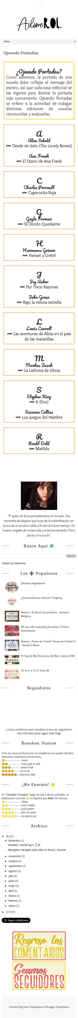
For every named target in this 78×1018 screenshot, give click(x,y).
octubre (13, 861)
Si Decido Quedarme (41, 224)
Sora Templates (33, 1007)
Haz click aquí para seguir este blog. (39, 733)
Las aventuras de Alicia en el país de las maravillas (41, 336)
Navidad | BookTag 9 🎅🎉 (24, 845)
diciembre (15, 840)
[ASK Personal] (38, 5)
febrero (13, 900)
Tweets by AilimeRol (13, 563)
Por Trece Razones (41, 286)
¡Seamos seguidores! (33, 583)
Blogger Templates (57, 1007)
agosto (13, 871)
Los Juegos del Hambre (41, 417)
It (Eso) (42, 401)
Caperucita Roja (41, 192)
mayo (12, 885)
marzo (13, 895)
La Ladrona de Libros (41, 370)
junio (12, 881)
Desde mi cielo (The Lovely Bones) (41, 145)
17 (7, 912)
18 (7, 836)
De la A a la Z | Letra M (35, 670)
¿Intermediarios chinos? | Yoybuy (41, 597)
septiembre (15, 866)
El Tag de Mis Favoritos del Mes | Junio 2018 (47, 656)
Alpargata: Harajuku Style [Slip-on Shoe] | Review (37, 849)
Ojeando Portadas (17, 794)
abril (11, 891)
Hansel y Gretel (42, 255)
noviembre (15, 856)
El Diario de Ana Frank (42, 161)
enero (12, 905)
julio (11, 876)
